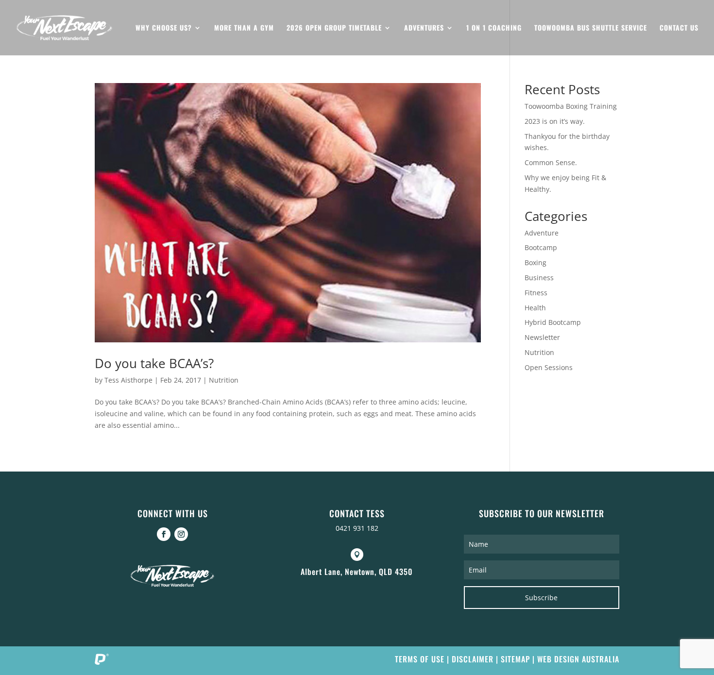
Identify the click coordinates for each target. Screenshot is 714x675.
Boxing (535, 262)
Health (535, 307)
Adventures (424, 28)
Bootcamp (541, 247)
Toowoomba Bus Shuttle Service (590, 28)
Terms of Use (419, 659)
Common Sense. (551, 162)
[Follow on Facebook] (163, 534)
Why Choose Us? (164, 28)
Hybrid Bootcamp (553, 322)
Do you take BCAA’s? (154, 363)
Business (539, 277)
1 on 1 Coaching (494, 28)
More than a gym (244, 28)
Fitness (536, 292)
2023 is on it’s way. (555, 121)
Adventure (542, 232)
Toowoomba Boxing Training (571, 106)
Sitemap (515, 659)
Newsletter (542, 337)
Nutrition (223, 380)
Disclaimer (472, 659)
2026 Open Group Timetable (334, 28)
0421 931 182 (357, 528)
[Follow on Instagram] (181, 534)
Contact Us (679, 28)
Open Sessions (549, 367)
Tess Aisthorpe (128, 380)
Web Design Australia (578, 659)
